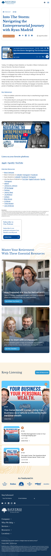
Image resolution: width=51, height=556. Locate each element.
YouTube (25, 179)
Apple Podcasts (34, 179)
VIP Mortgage (8, 188)
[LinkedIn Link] (25, 35)
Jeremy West (8, 192)
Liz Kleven (7, 201)
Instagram (26, 175)
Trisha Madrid (8, 204)
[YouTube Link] (19, 35)
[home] (9, 2)
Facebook (34, 175)
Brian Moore (8, 199)
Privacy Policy (5, 543)
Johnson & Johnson (10, 186)
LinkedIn (19, 175)
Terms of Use (13, 543)
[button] (48, 2)
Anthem (6, 197)
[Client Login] (44, 2)
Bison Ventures (9, 173)
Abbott (6, 184)
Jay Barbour (8, 195)
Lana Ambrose (9, 206)
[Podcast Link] (22, 35)
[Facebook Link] (32, 35)
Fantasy (7, 190)
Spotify (43, 179)
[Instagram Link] (29, 35)
